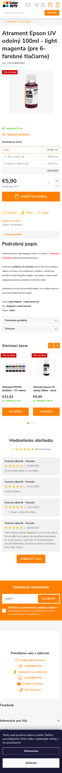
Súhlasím (31, 763)
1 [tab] (28, 423)
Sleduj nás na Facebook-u (32, 672)
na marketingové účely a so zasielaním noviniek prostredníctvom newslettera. (33, 611)
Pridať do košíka (34, 196)
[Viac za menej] (15, 368)
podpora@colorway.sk (32, 660)
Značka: (11, 220)
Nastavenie (31, 751)
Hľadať (52, 12)
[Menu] (57, 4)
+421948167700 (33, 666)
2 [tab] (31, 423)
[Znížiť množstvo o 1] (57, 185)
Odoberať (48, 598)
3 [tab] (34, 423)
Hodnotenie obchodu (31, 440)
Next (57, 345)
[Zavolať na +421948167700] (37, 5)
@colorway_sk (33, 689)
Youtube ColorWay (32, 683)
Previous (51, 345)
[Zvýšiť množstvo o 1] (57, 181)
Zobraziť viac (31, 559)
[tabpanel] (15, 385)
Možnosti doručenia (18, 134)
